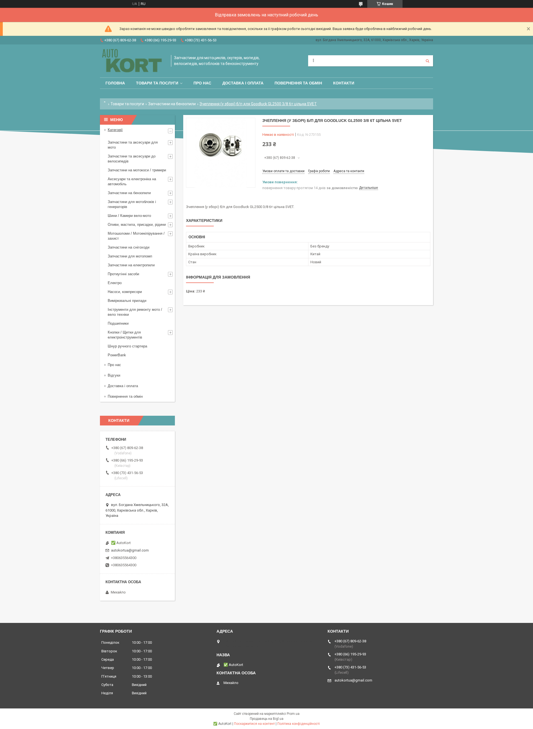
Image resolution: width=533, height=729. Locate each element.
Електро (115, 283)
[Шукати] (427, 60)
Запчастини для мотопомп (130, 256)
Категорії (115, 130)
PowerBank (117, 355)
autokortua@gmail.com (130, 550)
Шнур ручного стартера (127, 346)
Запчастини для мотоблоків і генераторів (132, 204)
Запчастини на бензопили (172, 104)
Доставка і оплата (242, 83)
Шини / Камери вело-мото (129, 216)
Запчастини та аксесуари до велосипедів (131, 158)
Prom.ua (293, 714)
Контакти (343, 83)
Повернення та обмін (298, 83)
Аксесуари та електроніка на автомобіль (132, 181)
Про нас (202, 83)
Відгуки (114, 375)
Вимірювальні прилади (127, 301)
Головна (115, 83)
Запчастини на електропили (131, 265)
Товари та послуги (157, 83)
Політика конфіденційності (298, 724)
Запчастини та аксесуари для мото (133, 144)
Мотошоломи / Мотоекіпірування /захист (136, 236)
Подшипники (118, 323)
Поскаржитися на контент (254, 724)
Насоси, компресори (125, 292)
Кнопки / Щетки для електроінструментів (125, 334)
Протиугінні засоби (123, 274)
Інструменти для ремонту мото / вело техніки (135, 312)
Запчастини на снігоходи (128, 247)
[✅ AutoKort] (132, 61)
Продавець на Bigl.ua (266, 719)
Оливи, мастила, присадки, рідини (137, 224)
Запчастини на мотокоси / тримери (137, 170)
